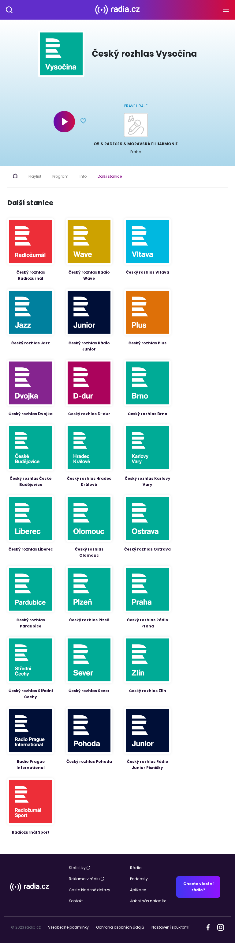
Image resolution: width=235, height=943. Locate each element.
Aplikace (138, 889)
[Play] (64, 121)
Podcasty (139, 878)
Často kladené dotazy (89, 889)
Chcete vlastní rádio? (198, 886)
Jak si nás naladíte (148, 900)
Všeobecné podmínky (68, 927)
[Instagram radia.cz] (220, 927)
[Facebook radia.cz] (208, 927)
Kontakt (76, 900)
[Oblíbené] (83, 121)
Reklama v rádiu (84, 878)
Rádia (136, 867)
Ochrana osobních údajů (120, 927)
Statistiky (77, 867)
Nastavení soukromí (170, 927)
